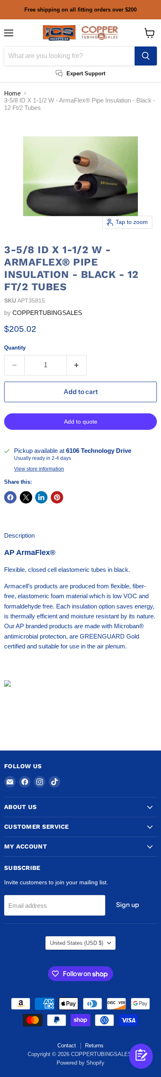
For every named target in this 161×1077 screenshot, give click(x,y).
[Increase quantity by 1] (77, 365)
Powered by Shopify (80, 1063)
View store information (39, 469)
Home (12, 93)
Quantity (15, 348)
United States (76, 943)
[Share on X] (26, 497)
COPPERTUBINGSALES (47, 312)
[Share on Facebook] (10, 497)
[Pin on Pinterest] (57, 497)
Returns (94, 1045)
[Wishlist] (128, 1064)
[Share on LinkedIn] (41, 497)
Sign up (127, 905)
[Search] (146, 56)
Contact (66, 1045)
